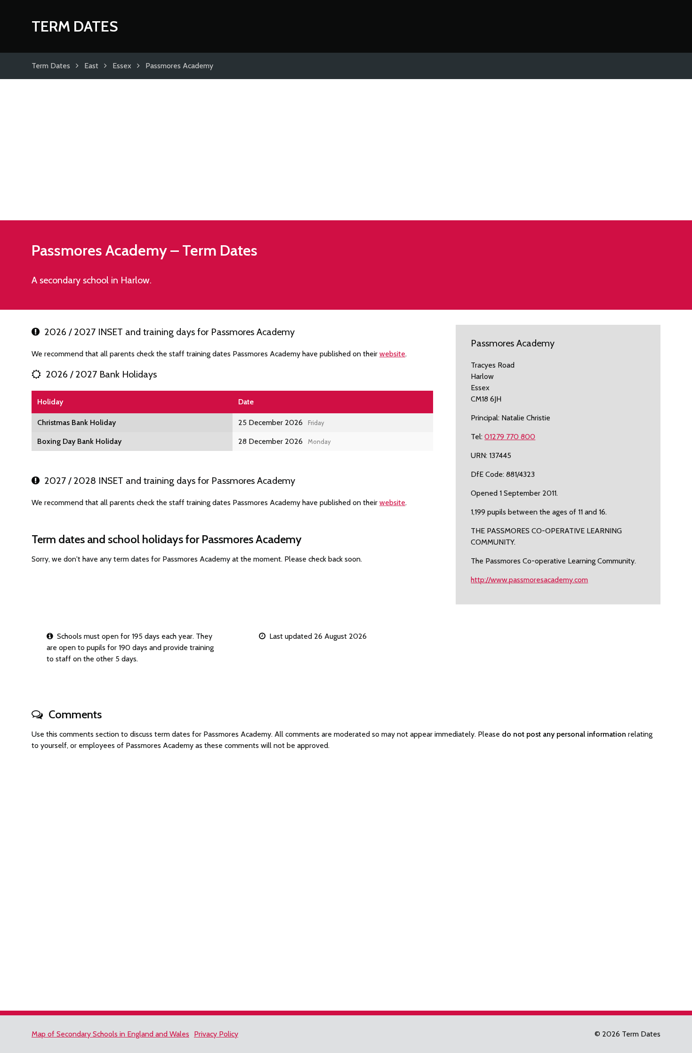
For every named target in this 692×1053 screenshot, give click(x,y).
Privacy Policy (216, 1033)
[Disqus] (346, 876)
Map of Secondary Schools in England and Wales (110, 1033)
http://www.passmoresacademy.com (529, 579)
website (392, 353)
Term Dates (75, 26)
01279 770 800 (509, 436)
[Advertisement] (346, 150)
